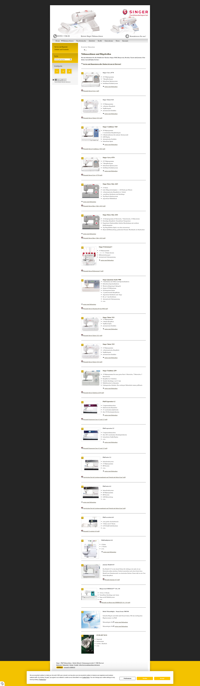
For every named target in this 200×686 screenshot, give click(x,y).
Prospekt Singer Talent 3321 (92, 335)
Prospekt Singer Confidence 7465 (94, 149)
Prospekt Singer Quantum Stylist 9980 (95, 309)
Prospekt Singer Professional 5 (93, 271)
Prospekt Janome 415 (112, 580)
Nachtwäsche (81, 41)
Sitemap (71, 665)
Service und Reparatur (61, 47)
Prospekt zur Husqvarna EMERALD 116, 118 (116, 602)
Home (58, 41)
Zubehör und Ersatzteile (61, 49)
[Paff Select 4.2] (90, 498)
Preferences (127, 678)
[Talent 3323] (90, 113)
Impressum (59, 665)
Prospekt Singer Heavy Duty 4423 (94, 206)
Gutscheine (109, 41)
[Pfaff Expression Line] (90, 441)
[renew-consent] (2, 683)
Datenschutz (66, 665)
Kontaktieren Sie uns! (138, 36)
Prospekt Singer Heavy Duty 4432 (94, 238)
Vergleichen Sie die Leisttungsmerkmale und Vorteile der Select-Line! (104, 477)
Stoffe (100, 41)
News (118, 41)
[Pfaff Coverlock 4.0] (90, 527)
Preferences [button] (42, 679)
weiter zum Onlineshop (111, 87)
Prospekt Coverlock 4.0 (91, 531)
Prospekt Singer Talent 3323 (92, 118)
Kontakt (125, 41)
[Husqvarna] (89, 599)
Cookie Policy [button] (86, 677)
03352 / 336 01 (63, 36)
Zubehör (92, 41)
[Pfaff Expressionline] (90, 414)
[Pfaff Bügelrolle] (90, 628)
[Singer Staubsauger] (87, 653)
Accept (162, 678)
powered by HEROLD (69, 667)
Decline (145, 678)
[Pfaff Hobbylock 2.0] (90, 558)
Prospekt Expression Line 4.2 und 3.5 (95, 419)
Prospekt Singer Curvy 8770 (92, 175)
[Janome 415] (90, 578)
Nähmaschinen (68, 41)
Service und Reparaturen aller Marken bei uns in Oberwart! (102, 64)
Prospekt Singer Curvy (91, 91)
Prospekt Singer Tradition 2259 (93, 393)
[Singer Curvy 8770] (90, 87)
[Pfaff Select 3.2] (90, 470)
